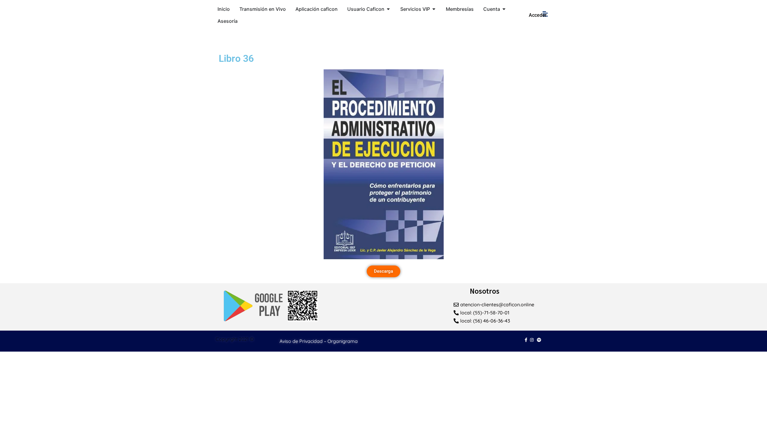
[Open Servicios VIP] (433, 9)
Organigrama (342, 341)
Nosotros (484, 291)
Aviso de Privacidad (301, 341)
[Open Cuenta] (504, 9)
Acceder (538, 15)
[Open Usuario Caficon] (388, 9)
